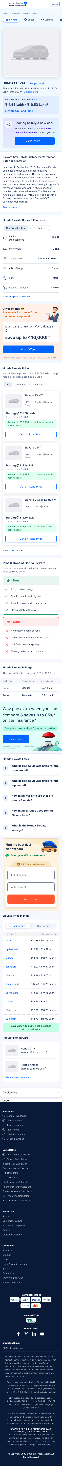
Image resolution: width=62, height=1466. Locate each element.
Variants (49, 19)
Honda (25, 13)
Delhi (8, 940)
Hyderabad (11, 949)
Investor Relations (12, 1282)
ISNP (5, 1268)
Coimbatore (11, 992)
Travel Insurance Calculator (17, 1191)
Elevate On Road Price (19, 110)
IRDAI (5, 1348)
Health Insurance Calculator (17, 1186)
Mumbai (9, 958)
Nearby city (43, 926)
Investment (13, 1129)
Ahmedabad (12, 984)
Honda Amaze (29, 1064)
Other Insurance (15, 1138)
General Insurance (16, 1115)
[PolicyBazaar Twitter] (26, 1333)
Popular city (18, 926)
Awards (6, 1230)
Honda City (28, 1048)
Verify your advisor (12, 1277)
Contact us (8, 1273)
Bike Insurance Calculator (16, 1200)
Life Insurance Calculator (15, 1182)
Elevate (13, 19)
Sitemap (6, 1254)
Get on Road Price (31, 434)
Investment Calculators (19, 1154)
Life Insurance (14, 1120)
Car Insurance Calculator (15, 1195)
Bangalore (10, 966)
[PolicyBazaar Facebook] (18, 1333)
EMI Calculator (10, 1172)
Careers (6, 1259)
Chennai (9, 975)
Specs (31, 19)
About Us (7, 1250)
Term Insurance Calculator (16, 1168)
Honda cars (21, 1077)
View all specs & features (17, 296)
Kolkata (9, 1001)
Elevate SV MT (34, 395)
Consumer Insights (12, 1234)
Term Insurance (15, 1125)
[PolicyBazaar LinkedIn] (34, 1333)
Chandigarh (11, 1010)
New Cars (15, 13)
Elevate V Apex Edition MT (41, 499)
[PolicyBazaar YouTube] (42, 1333)
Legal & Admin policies (14, 1264)
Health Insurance (16, 1134)
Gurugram (10, 1018)
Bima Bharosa (16, 1348)
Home (5, 13)
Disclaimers (10, 1092)
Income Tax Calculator (14, 1163)
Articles (6, 1216)
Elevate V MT (33, 447)
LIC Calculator (10, 1177)
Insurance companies (13, 1225)
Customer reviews (12, 1220)
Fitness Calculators (17, 1159)
